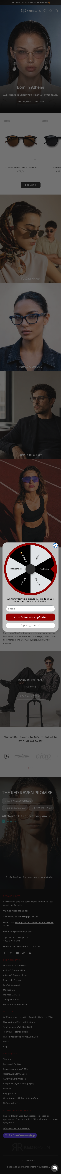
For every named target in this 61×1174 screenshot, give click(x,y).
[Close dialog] (55, 545)
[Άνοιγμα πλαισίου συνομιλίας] (54, 1168)
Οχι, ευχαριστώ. (31, 625)
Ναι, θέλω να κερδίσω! (30, 617)
